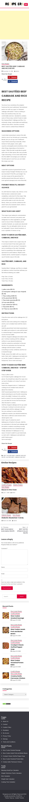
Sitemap (5, 739)
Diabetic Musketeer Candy (13, 518)
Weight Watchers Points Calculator (11, 773)
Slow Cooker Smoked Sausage (11, 750)
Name (3, 567)
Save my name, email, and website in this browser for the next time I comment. (13, 583)
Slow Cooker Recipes (16, 611)
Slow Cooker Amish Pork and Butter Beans (18, 631)
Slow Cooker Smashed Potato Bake (17, 662)
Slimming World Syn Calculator (10, 770)
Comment (4, 548)
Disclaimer (6, 730)
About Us (5, 721)
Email (2, 573)
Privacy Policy (7, 736)
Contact (5, 724)
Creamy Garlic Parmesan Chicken (12, 762)
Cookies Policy (7, 727)
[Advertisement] (14, 25)
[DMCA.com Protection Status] (7, 704)
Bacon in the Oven (9, 490)
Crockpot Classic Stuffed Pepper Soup (17, 647)
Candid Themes (19, 798)
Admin (17, 71)
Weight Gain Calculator (7, 779)
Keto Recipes (5, 63)
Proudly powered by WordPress (13, 796)
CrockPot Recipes (7, 485)
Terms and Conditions (9, 742)
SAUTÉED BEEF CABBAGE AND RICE (15, 457)
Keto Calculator (5, 776)
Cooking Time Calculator (8, 782)
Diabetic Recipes (18, 485)
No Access (6, 733)
